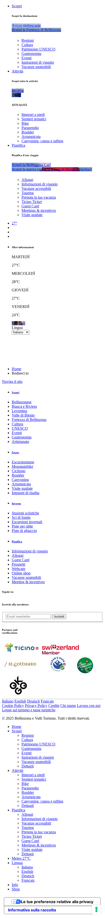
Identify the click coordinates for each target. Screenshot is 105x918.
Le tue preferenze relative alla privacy (57, 901)
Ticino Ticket (31, 202)
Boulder (27, 132)
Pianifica (18, 145)
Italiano (7, 701)
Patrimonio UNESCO (38, 49)
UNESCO (20, 428)
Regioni (27, 40)
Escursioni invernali (27, 522)
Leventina (19, 411)
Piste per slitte (22, 526)
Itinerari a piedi (33, 114)
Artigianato (20, 441)
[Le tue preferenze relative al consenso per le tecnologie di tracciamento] (96, 909)
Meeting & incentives (28, 582)
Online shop (21, 573)
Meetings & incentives (38, 210)
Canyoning (20, 480)
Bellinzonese (22, 402)
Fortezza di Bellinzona (29, 420)
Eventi (26, 58)
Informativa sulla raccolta (32, 910)
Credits (53, 706)
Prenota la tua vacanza (38, 197)
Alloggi (27, 180)
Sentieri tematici (33, 119)
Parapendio (30, 128)
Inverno (16, 503)
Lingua (17, 328)
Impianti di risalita (25, 493)
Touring (27, 193)
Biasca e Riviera (24, 406)
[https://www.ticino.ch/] (21, 653)
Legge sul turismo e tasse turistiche (28, 710)
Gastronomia (31, 53)
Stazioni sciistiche (25, 513)
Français (47, 701)
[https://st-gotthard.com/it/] (20, 672)
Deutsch (33, 701)
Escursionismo (23, 462)
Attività (17, 71)
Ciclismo (18, 471)
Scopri (17, 6)
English (20, 701)
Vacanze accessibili (36, 188)
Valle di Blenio (23, 415)
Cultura (27, 45)
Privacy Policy (36, 706)
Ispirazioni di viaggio (37, 62)
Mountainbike (22, 466)
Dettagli (27, 766)
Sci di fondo (21, 517)
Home (16, 369)
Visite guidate (31, 215)
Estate (15, 452)
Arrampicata (31, 136)
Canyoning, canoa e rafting (42, 141)
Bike (25, 123)
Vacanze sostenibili (36, 67)
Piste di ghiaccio (24, 531)
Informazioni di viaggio (39, 184)
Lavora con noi (88, 706)
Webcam (18, 569)
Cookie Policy (13, 706)
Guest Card (30, 206)
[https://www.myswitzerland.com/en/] (60, 653)
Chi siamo (68, 706)
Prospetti (18, 564)
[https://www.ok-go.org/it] (18, 696)
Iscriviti (59, 616)
